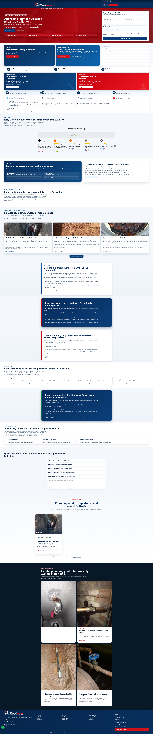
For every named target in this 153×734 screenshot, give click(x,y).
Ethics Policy (91, 732)
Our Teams (64, 716)
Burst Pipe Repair (39, 716)
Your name (105, 17)
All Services (38, 713)
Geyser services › (107, 251)
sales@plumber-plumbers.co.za (10, 725)
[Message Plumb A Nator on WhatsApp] (110, 1)
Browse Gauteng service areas (91, 177)
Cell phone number (130, 17)
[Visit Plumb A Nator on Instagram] (104, 1)
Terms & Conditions (93, 716)
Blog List (64, 715)
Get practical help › (26, 383)
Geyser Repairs (39, 719)
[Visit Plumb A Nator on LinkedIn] (106, 1)
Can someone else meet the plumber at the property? (62, 472)
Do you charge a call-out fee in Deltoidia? (59, 460)
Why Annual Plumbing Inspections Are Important (93, 695)
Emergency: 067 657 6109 (9, 722)
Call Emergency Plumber (77, 56)
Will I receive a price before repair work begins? (60, 464)
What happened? (106, 26)
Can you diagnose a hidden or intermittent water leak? (112, 51)
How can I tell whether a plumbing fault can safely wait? (62, 480)
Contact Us (98, 4)
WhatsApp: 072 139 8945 (9, 724)
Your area (105, 21)
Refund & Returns (92, 715)
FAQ (94, 4)
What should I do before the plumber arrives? (60, 484)
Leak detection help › (59, 251)
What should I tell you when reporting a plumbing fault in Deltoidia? (114, 48)
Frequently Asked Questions (68, 718)
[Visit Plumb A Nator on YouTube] (108, 1)
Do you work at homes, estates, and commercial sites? (62, 476)
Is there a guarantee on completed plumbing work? (61, 488)
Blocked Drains (39, 715)
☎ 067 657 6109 (115, 1)
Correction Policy (99, 732)
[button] (38, 146)
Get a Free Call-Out (9, 30)
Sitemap (64, 721)
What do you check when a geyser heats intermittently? (112, 60)
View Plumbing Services (12, 87)
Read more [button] (40, 149)
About (86, 4)
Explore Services (21, 30)
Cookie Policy (91, 719)
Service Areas (75, 4)
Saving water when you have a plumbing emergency (58, 695)
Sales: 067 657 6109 (8, 721)
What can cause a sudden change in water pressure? (111, 57)
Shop (91, 4)
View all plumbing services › (76, 256)
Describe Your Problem (12, 56)
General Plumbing (39, 721)
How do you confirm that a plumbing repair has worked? (112, 63)
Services (82, 4)
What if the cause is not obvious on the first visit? (61, 468)
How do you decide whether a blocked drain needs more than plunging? (115, 54)
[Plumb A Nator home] (43, 5)
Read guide (82, 640)
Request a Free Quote (63, 56)
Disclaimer (91, 718)
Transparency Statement (94, 721)
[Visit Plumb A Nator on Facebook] (102, 1)
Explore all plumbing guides (105, 578)
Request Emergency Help (85, 87)
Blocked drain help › (10, 251)
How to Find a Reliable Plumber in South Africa (93, 632)
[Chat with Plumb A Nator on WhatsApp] (3, 727)
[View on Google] (39, 140)
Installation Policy (92, 713)
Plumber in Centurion (48, 8)
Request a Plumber (125, 38)
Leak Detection (39, 718)
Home (70, 4)
